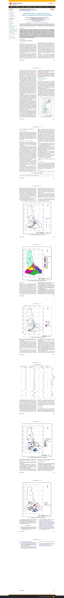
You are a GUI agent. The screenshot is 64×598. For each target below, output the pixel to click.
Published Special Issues (12, 37)
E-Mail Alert (11, 596)
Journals (17, 6)
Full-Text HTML (11, 13)
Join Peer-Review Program (19, 596)
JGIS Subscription (11, 28)
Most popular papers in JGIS (13, 30)
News (35, 6)
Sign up (40, 596)
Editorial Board (11, 23)
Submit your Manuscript (47, 596)
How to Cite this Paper (12, 16)
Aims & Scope (11, 22)
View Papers (11, 21)
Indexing (10, 20)
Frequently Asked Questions (13, 33)
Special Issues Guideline (12, 38)
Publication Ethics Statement (13, 31)
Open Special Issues (12, 36)
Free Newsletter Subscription (13, 29)
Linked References (12, 15)
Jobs (46, 6)
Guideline (10, 24)
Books (23, 6)
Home (11, 6)
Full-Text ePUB (11, 14)
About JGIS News (11, 32)
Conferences (29, 6)
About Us (40, 6)
